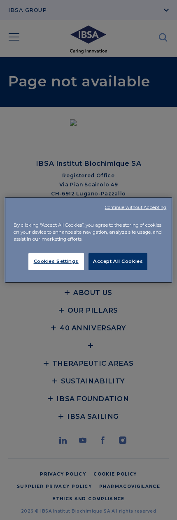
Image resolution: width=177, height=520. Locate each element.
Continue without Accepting (136, 207)
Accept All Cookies (118, 261)
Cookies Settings (56, 261)
